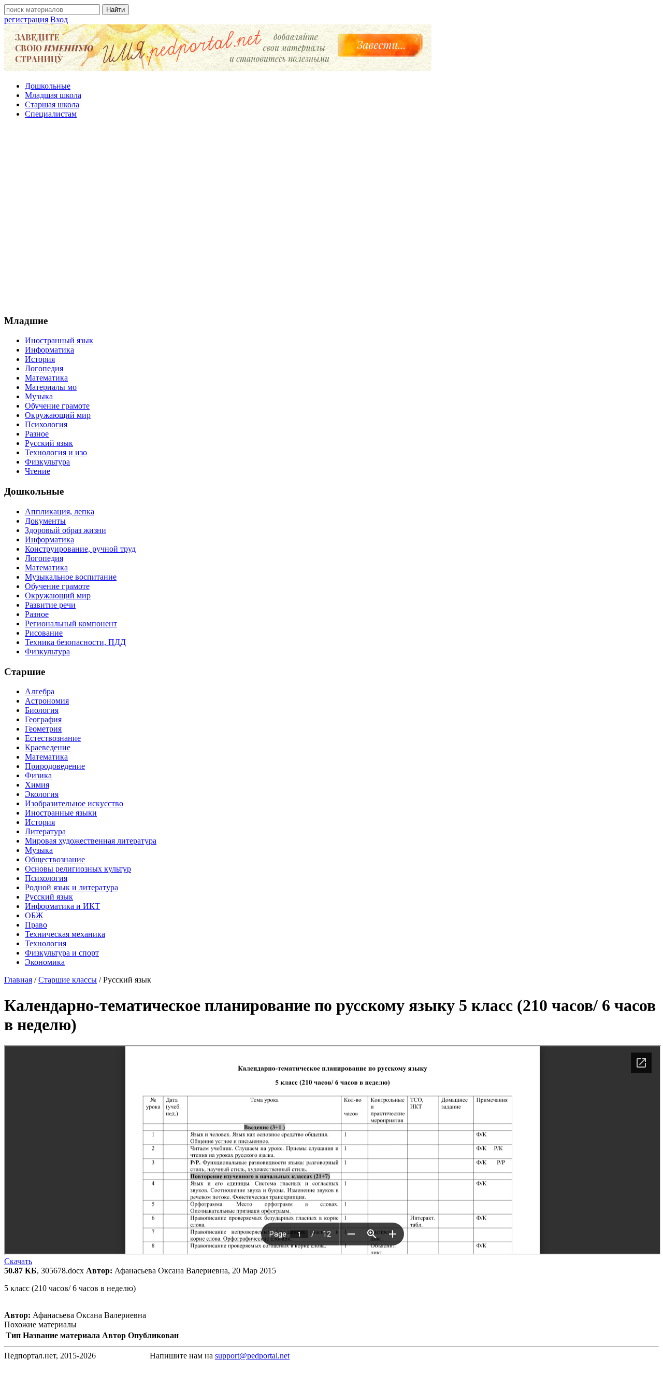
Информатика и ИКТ (62, 906)
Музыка (39, 396)
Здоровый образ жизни (65, 530)
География (43, 719)
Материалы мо (51, 387)
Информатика (49, 349)
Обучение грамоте (57, 405)
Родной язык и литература (71, 887)
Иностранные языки (61, 812)
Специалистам (51, 113)
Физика (38, 775)
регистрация (26, 19)
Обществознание (55, 859)
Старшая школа (52, 104)
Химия (37, 784)
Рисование (44, 632)
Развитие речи (50, 604)
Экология (42, 794)
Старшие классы (67, 979)
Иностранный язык (59, 340)
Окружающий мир (58, 415)
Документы (45, 520)
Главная (18, 979)
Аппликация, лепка (59, 511)
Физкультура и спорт (62, 952)
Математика (46, 377)
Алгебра (39, 691)
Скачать (18, 1261)
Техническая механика (65, 934)
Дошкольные (47, 85)
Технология (45, 943)
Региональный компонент (71, 623)
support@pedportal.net (252, 1355)
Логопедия (44, 368)
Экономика (45, 962)
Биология (42, 710)
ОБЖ (34, 915)
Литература (45, 831)
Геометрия (43, 728)
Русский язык (49, 443)
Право (36, 924)
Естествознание (53, 738)
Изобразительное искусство (74, 803)
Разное (37, 433)
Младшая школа (53, 95)
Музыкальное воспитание (71, 576)
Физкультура (47, 461)
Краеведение (47, 747)
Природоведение (55, 766)
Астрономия (47, 700)
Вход (59, 19)
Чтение (37, 471)
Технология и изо (56, 452)
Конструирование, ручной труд (80, 548)
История (40, 359)
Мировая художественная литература (90, 840)
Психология (46, 424)
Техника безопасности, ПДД (75, 642)
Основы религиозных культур (78, 868)
